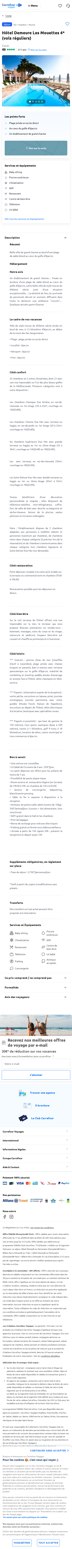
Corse (9, 15)
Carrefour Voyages (13, 1131)
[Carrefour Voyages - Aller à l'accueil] (12, 5)
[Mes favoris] (60, 6)
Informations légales (14, 1149)
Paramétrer (22, 1542)
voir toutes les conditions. (42, 1227)
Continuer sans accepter (48, 1450)
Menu (34, 5)
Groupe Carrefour (12, 1158)
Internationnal (11, 1140)
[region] (36, 1497)
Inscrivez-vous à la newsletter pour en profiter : (28, 1056)
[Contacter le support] (68, 5)
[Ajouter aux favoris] (67, 24)
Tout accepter (48, 1542)
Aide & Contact (11, 1167)
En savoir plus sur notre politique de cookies (25, 1517)
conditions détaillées (50, 1356)
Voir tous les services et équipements (24, 218)
